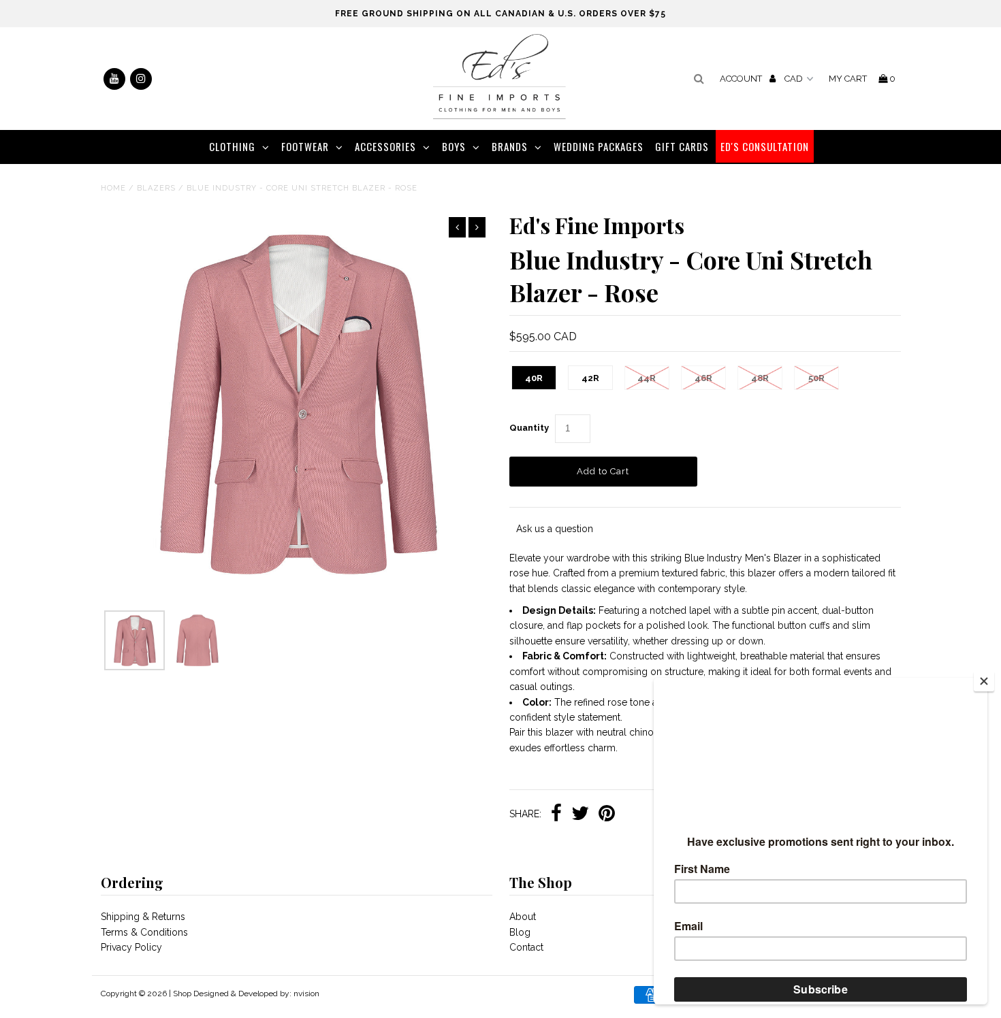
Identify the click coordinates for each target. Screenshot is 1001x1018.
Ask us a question (554, 528)
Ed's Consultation (764, 146)
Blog (519, 932)
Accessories (385, 146)
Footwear (305, 146)
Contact (526, 947)
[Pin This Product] (607, 814)
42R (590, 378)
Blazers (156, 188)
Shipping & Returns (143, 916)
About (522, 916)
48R (760, 378)
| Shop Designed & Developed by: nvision (244, 993)
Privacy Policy (131, 947)
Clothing (232, 146)
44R (646, 378)
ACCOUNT (742, 78)
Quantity (529, 428)
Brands (510, 146)
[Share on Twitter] (580, 814)
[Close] (984, 681)
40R (534, 378)
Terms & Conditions (144, 932)
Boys (454, 146)
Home (113, 188)
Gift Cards (682, 146)
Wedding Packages (599, 146)
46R (703, 378)
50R (816, 378)
